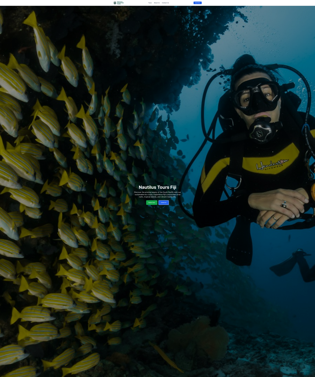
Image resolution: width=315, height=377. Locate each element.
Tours (150, 3)
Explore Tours (151, 202)
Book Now (197, 2)
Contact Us (165, 3)
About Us (157, 3)
